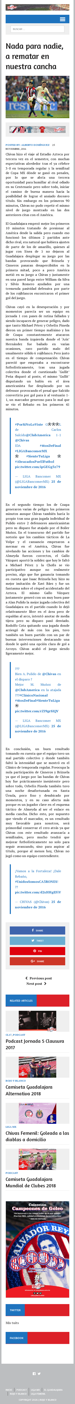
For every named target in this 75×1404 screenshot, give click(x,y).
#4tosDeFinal (50, 445)
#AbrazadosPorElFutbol (34, 461)
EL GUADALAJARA (53, 1389)
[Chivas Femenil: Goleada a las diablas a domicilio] (37, 1121)
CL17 (9, 1034)
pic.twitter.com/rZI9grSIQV (37, 711)
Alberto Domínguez (35, 144)
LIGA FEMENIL (38, 1393)
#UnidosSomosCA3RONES (36, 881)
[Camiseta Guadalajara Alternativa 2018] (37, 1075)
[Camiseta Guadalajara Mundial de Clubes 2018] (37, 1167)
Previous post (41, 978)
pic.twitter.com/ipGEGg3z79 (37, 466)
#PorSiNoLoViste (29, 424)
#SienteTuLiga (38, 456)
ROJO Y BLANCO (16, 1080)
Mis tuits (12, 1322)
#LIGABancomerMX (31, 451)
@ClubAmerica (38, 435)
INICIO (9, 1389)
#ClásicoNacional (33, 695)
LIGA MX (11, 1126)
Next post (34, 983)
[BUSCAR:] (37, 29)
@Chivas (22, 440)
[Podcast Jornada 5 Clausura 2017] (37, 1029)
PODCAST (19, 1034)
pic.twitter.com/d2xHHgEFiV (38, 892)
